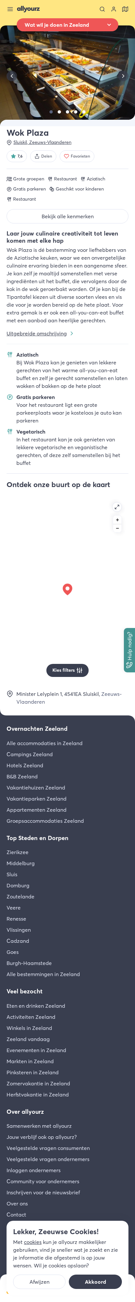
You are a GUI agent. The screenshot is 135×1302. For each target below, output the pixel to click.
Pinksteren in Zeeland (33, 1072)
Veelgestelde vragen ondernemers (48, 1159)
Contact (16, 1214)
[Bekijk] (51, 112)
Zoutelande (20, 896)
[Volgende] (123, 76)
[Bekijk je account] (114, 9)
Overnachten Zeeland (37, 728)
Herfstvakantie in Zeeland (38, 1094)
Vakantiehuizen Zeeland (36, 787)
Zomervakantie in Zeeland (38, 1083)
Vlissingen (19, 930)
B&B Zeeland (22, 776)
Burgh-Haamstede (29, 963)
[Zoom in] (117, 519)
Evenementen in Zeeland (36, 1050)
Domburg (18, 885)
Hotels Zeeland (25, 765)
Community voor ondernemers (43, 1181)
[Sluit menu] (10, 9)
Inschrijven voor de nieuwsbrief (43, 1192)
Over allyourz (25, 1111)
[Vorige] (12, 76)
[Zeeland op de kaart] (125, 9)
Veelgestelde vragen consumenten (48, 1148)
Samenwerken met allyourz (39, 1126)
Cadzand (18, 941)
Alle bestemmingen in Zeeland (43, 974)
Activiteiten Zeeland (31, 1017)
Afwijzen (39, 1282)
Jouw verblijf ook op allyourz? (42, 1137)
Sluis (12, 874)
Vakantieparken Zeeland (37, 798)
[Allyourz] (28, 9)
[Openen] (117, 507)
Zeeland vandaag (28, 1039)
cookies (33, 1242)
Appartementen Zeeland (37, 809)
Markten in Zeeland (30, 1061)
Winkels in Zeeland (29, 1028)
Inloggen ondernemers (34, 1170)
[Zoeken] (102, 9)
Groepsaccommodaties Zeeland (45, 821)
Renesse (16, 918)
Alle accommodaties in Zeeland (45, 743)
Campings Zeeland (30, 754)
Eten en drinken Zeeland (36, 1006)
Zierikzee (18, 852)
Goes (13, 952)
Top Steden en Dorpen (37, 838)
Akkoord (95, 1282)
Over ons (17, 1203)
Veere (14, 907)
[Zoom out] (117, 528)
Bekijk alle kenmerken (68, 216)
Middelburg (21, 863)
